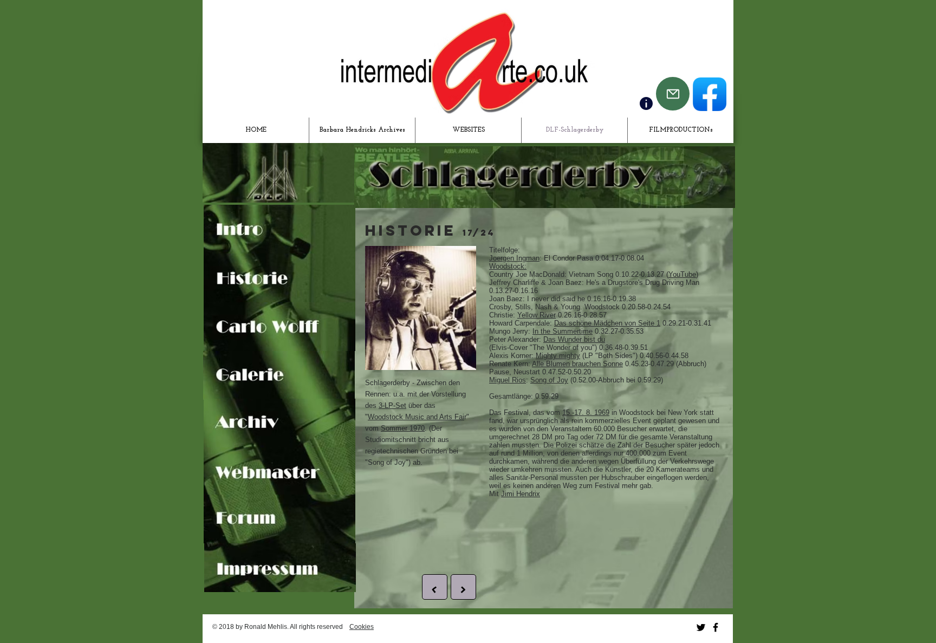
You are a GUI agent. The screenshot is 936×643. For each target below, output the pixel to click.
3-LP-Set (392, 405)
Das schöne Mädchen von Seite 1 (607, 323)
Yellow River (536, 315)
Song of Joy (549, 380)
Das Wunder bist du (574, 339)
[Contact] (646, 103)
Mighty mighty (558, 356)
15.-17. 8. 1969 (585, 412)
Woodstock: (507, 266)
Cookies (361, 627)
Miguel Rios (507, 380)
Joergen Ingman (514, 258)
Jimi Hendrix (520, 494)
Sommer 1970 (403, 428)
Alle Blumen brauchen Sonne (577, 364)
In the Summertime (562, 331)
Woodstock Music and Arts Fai (416, 417)
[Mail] (673, 94)
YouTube (682, 274)
